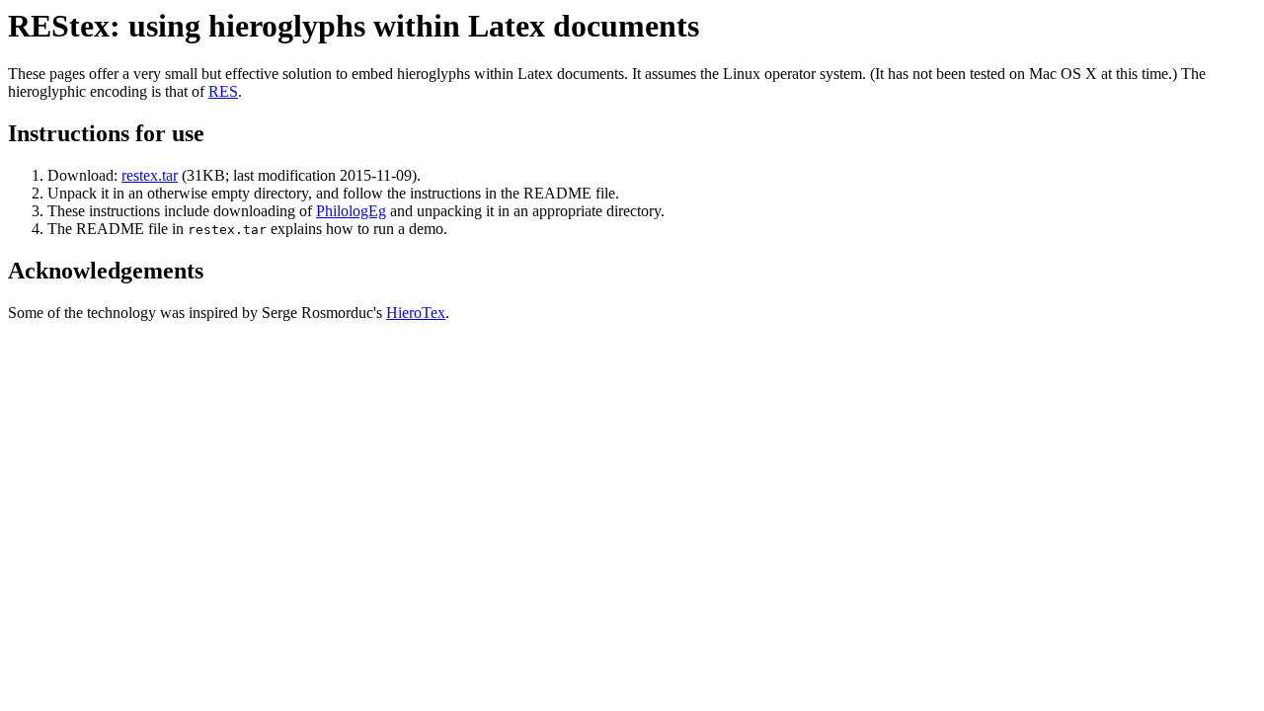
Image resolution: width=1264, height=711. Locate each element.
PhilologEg (351, 210)
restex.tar (149, 175)
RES (223, 91)
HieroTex (415, 312)
